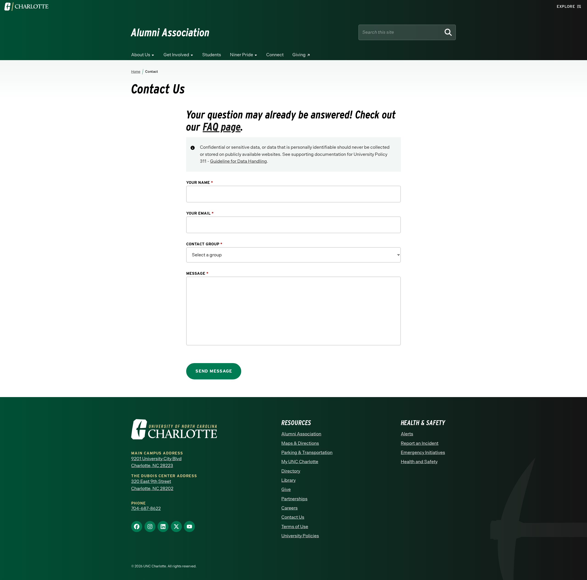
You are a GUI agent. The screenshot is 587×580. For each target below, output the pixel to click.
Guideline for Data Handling (238, 161)
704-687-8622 (146, 508)
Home (135, 72)
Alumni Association (301, 434)
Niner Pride (241, 54)
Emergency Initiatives (423, 452)
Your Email (199, 213)
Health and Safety (419, 461)
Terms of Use (294, 526)
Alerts (407, 434)
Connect (275, 54)
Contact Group (204, 244)
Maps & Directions (300, 443)
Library (288, 480)
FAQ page (222, 126)
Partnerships (294, 499)
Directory (290, 471)
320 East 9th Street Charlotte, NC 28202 (152, 485)
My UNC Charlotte (299, 461)
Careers (289, 508)
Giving (299, 54)
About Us (140, 54)
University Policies (300, 535)
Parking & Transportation (306, 452)
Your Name (199, 182)
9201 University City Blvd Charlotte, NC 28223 (156, 462)
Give (286, 489)
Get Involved (176, 54)
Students (211, 54)
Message (197, 273)
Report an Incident (419, 443)
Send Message (213, 371)
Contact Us (292, 517)
